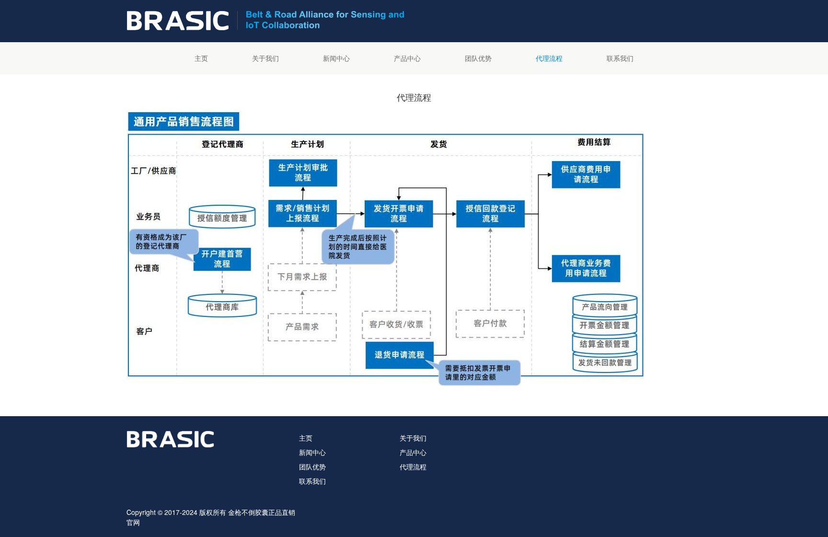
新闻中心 (336, 58)
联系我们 (620, 58)
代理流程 (549, 58)
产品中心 (407, 58)
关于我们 (265, 58)
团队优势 (478, 58)
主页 (201, 58)
